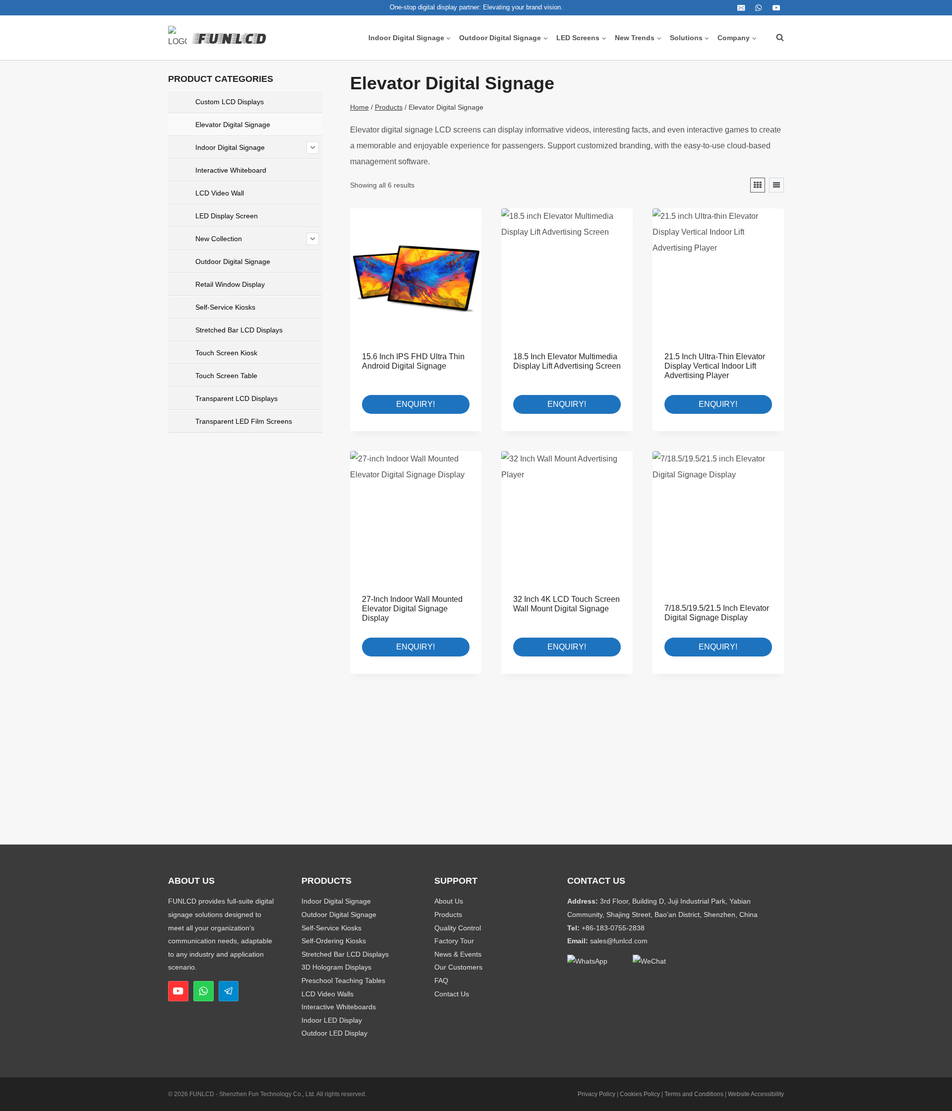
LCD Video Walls (327, 994)
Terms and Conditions (693, 1094)
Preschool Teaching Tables (343, 980)
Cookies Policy (640, 1094)
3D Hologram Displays (336, 967)
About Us (448, 901)
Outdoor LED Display (334, 1033)
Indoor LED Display (331, 1020)
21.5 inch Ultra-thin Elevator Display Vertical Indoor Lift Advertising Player (714, 366)
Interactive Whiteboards (338, 1007)
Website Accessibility (756, 1094)
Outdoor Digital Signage (338, 914)
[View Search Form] (775, 38)
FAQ (441, 980)
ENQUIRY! (415, 404)
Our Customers (458, 967)
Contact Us (451, 994)
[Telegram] (229, 991)
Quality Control (457, 928)
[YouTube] (776, 7)
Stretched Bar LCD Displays (345, 954)
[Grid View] (757, 185)
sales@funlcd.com (619, 941)
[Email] (741, 7)
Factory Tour (454, 941)
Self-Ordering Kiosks (333, 941)
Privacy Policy (596, 1094)
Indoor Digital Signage (336, 901)
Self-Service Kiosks (331, 928)
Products (448, 914)
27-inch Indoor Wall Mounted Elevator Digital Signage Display (412, 608)
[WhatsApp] (759, 7)
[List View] (776, 185)
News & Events (457, 954)
